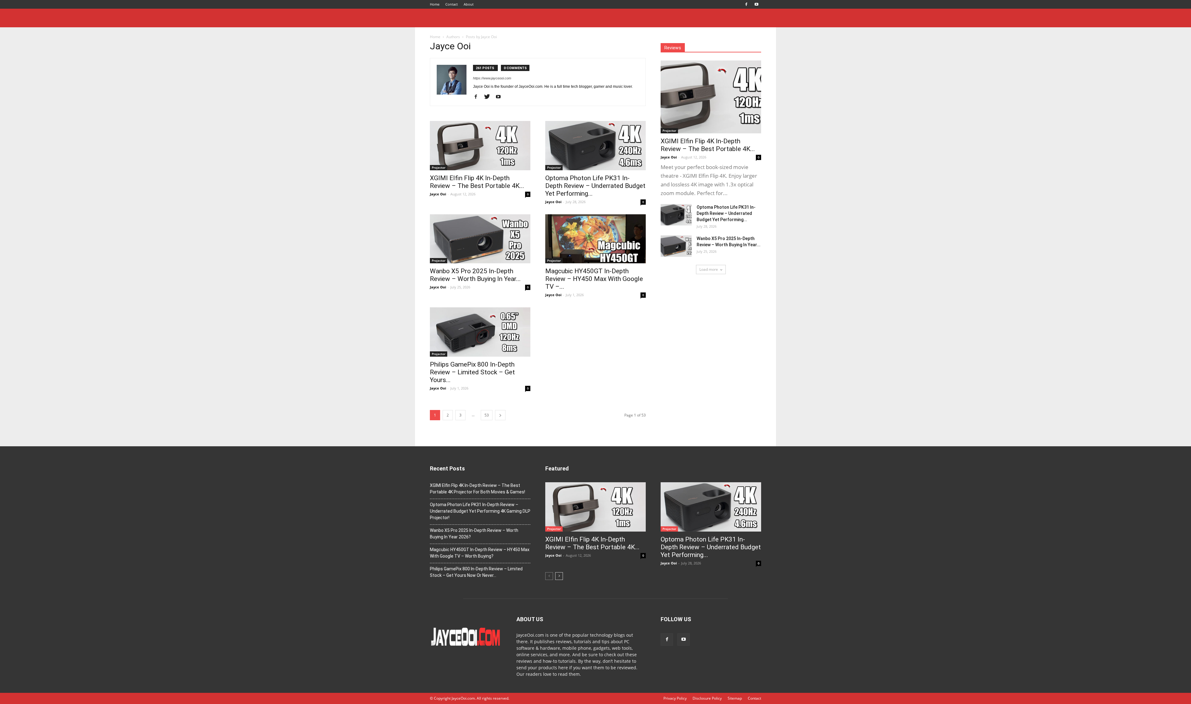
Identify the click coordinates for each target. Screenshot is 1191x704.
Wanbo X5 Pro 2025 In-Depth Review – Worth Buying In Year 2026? (474, 533)
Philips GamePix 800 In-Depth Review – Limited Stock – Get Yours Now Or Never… (476, 572)
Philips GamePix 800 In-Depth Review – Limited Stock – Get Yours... (472, 372)
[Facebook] (746, 4)
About (469, 4)
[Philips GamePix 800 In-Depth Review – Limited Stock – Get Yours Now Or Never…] (480, 332)
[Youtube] (756, 4)
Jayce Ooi (438, 194)
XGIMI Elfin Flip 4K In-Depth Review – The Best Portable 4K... (477, 181)
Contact (451, 4)
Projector (438, 167)
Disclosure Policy (707, 698)
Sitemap (735, 698)
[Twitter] (489, 97)
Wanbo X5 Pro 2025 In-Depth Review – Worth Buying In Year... (475, 275)
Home (434, 4)
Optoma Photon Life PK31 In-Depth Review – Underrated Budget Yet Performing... (595, 185)
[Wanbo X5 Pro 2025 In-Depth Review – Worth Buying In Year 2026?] (480, 239)
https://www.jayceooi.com (492, 78)
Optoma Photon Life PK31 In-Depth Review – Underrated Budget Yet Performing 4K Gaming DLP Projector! (480, 511)
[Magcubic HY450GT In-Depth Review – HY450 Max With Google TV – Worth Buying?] (595, 239)
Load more (708, 269)
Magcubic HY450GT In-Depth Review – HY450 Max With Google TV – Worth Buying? (479, 553)
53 (486, 415)
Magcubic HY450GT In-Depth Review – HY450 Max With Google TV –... (594, 278)
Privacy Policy (675, 698)
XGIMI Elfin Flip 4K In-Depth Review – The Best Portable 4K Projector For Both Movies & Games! (477, 488)
